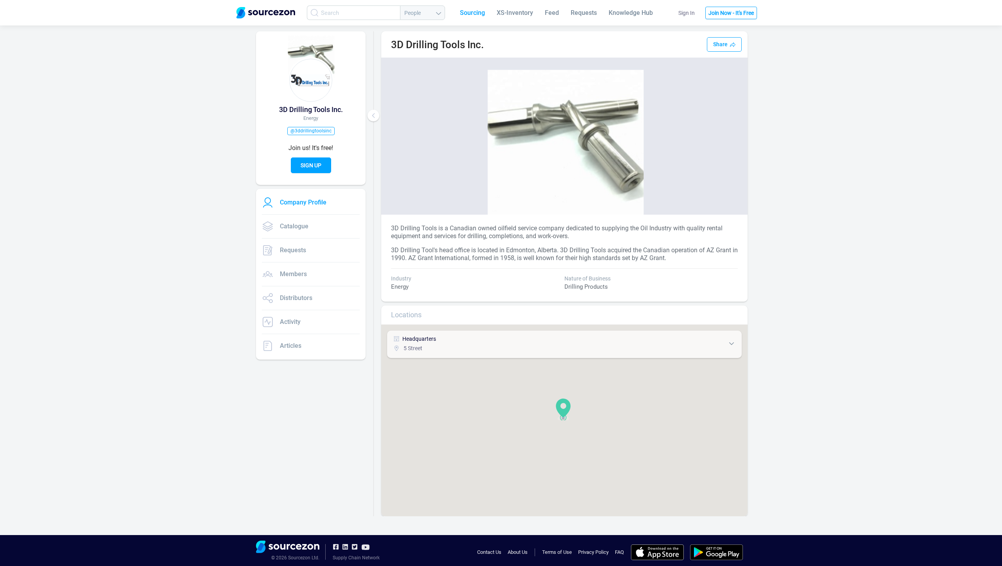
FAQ (619, 552)
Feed (552, 12)
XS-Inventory (515, 12)
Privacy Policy (593, 552)
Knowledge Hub (631, 12)
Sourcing (472, 12)
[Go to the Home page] (265, 12)
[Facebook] (336, 547)
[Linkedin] (345, 547)
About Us (518, 552)
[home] (287, 548)
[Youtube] (365, 546)
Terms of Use (557, 552)
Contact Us (489, 552)
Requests (584, 12)
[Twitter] (354, 547)
